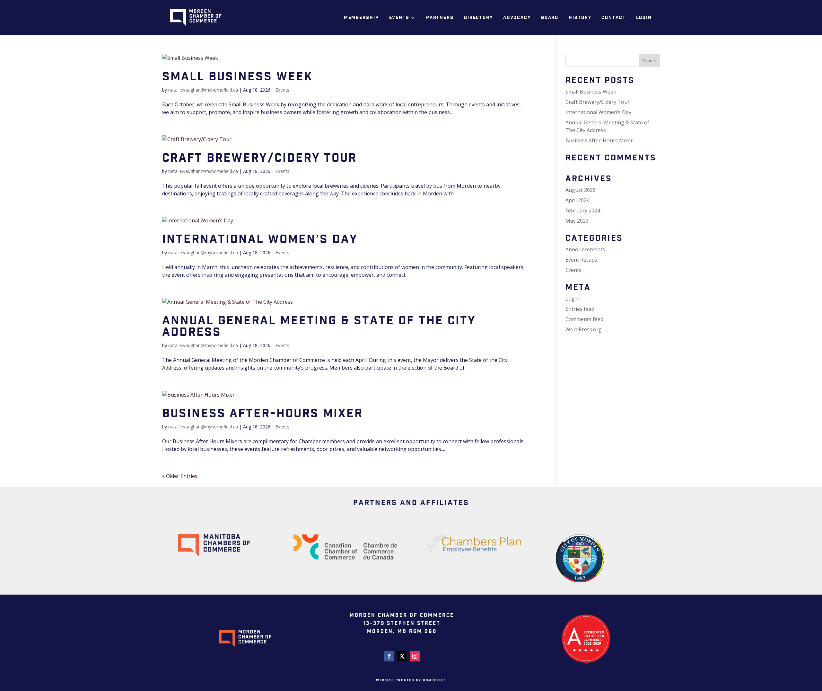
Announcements (585, 249)
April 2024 (577, 200)
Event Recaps (581, 259)
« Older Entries (179, 476)
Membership (361, 18)
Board (549, 18)
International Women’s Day (260, 239)
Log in (573, 298)
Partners (440, 18)
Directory (478, 18)
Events (399, 18)
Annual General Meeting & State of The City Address (319, 326)
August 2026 (580, 189)
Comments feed (584, 319)
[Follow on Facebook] (389, 656)
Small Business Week (237, 77)
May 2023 (577, 220)
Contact (613, 18)
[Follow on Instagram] (415, 656)
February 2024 (582, 210)
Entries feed (579, 308)
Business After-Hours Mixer (262, 413)
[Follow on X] (402, 656)
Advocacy (517, 18)
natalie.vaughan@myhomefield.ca (203, 90)
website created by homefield (411, 680)
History (580, 18)
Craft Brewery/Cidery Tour (259, 158)
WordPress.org (583, 329)
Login (644, 18)
